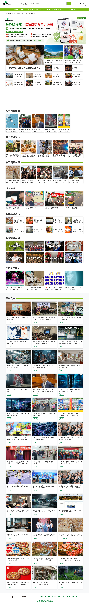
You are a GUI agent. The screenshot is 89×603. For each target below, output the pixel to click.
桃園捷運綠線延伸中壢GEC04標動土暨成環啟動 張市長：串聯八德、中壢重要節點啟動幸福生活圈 (70, 415)
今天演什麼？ (13, 267)
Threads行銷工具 (58, 9)
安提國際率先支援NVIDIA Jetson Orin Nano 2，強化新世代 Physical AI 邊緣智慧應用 (70, 343)
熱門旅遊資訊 (13, 136)
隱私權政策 (61, 597)
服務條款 (54, 597)
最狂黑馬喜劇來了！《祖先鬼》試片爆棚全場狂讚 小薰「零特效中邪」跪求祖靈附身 (44, 535)
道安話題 (10, 187)
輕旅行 (23, 9)
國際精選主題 (13, 237)
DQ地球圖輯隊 (33, 9)
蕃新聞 (16, 9)
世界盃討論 (71, 9)
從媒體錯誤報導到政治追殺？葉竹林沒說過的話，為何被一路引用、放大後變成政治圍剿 (18, 463)
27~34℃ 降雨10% (29, 13)
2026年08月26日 (11, 13)
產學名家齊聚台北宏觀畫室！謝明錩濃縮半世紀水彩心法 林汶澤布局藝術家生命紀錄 (18, 511)
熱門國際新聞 (13, 162)
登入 (81, 4)
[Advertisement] (44, 98)
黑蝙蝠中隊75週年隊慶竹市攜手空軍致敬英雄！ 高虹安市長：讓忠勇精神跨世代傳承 (70, 487)
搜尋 (48, 9)
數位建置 (68, 597)
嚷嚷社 (42, 9)
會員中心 (47, 597)
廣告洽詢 (74, 597)
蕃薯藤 (6, 3)
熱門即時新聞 (13, 111)
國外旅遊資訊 (13, 213)
